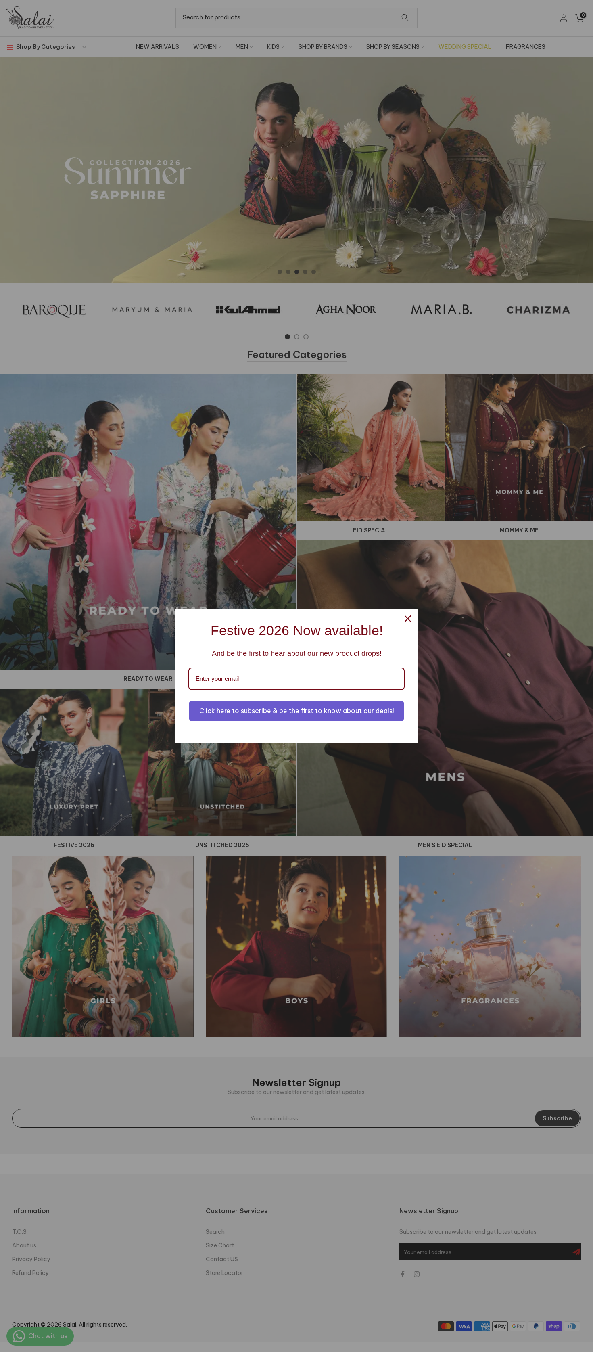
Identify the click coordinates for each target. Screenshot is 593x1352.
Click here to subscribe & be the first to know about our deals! (296, 711)
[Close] (408, 618)
